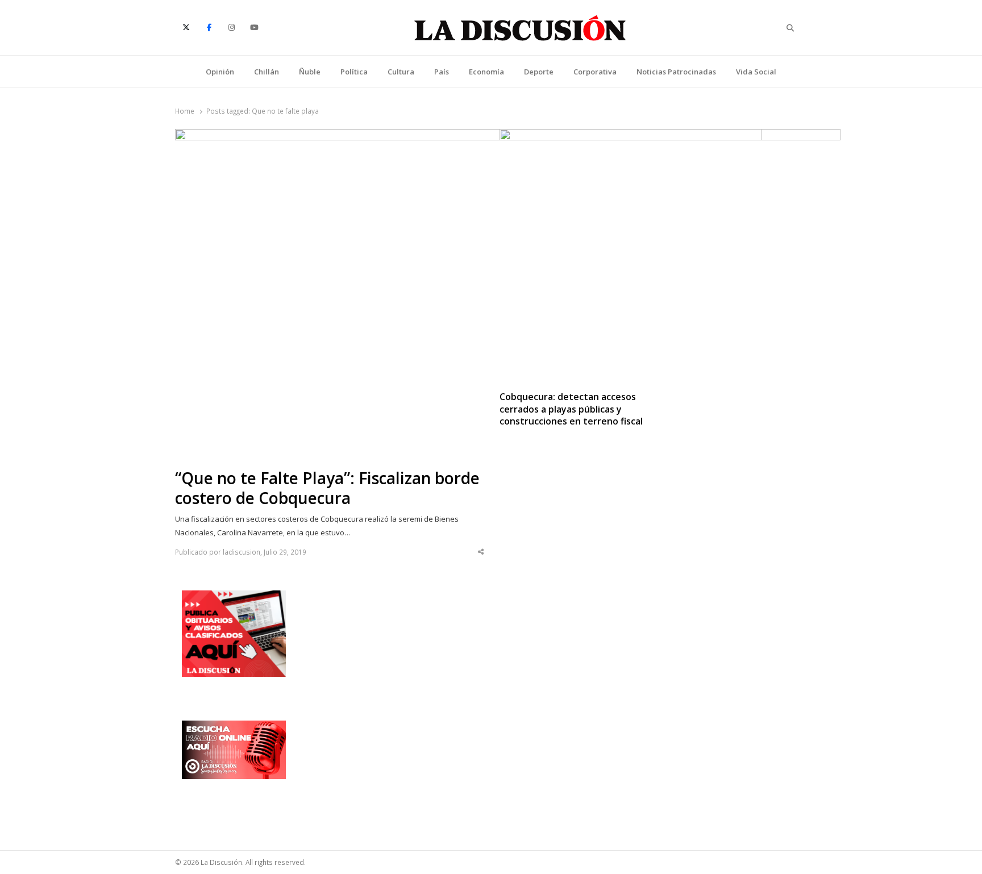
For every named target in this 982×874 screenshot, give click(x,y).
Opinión (220, 71)
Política (354, 71)
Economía (486, 71)
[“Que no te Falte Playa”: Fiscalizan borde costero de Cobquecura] (468, 136)
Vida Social (756, 71)
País (441, 71)
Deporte (539, 71)
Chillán (266, 71)
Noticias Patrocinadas (676, 71)
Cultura (401, 71)
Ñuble (310, 71)
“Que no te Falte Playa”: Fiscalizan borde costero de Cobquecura (327, 488)
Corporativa (595, 71)
